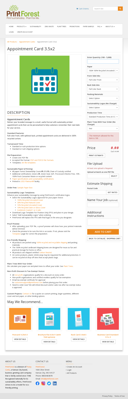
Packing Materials (95, 94)
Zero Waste (49, 26)
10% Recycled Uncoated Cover (29, 205)
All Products (12, 42)
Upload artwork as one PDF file (100, 172)
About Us (109, 26)
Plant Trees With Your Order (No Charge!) (101, 123)
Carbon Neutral (45, 252)
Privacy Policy (107, 396)
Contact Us (27, 293)
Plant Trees (61, 26)
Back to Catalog (97, 238)
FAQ (99, 26)
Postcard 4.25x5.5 (20, 334)
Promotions (75, 26)
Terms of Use (119, 396)
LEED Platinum (26, 181)
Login (11, 32)
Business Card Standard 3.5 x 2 (108, 335)
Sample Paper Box (24, 187)
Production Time (94, 113)
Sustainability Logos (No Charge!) (101, 103)
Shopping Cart (113, 238)
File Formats (49, 160)
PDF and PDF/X (36, 160)
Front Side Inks (93, 76)
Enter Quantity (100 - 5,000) (99, 57)
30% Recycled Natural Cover (28, 202)
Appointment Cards (27, 42)
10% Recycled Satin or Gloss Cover (31, 207)
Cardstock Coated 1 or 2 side (29, 210)
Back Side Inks (93, 85)
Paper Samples (88, 26)
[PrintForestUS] (37, 383)
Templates (16, 234)
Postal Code (92, 188)
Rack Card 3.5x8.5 (78, 334)
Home (11, 26)
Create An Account (25, 32)
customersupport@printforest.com (28, 282)
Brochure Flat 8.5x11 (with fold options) (49, 335)
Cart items (83, 8)
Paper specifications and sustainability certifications (33, 179)
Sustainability (35, 26)
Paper (89, 66)
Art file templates (29, 162)
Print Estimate (96, 155)
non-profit (19, 275)
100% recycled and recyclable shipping (51, 242)
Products (21, 26)
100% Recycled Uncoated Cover (30, 200)
